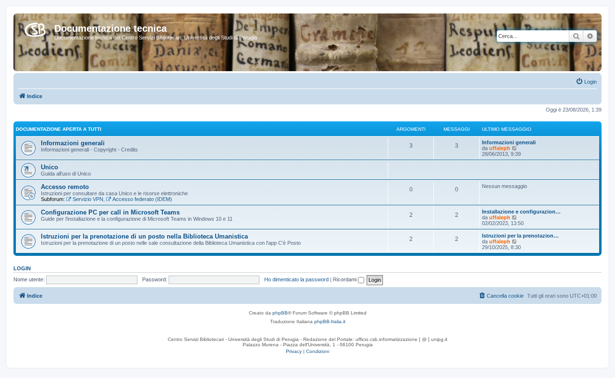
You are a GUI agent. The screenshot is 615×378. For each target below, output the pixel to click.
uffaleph (499, 148)
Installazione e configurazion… (521, 211)
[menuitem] (586, 82)
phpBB (280, 312)
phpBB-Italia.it (329, 321)
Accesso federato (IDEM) (142, 199)
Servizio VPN (88, 199)
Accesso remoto (65, 186)
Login (22, 268)
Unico (49, 167)
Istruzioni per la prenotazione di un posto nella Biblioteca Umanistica (144, 236)
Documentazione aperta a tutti (58, 129)
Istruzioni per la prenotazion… (520, 236)
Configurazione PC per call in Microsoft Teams (110, 212)
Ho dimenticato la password (296, 279)
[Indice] (35, 28)
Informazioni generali (73, 143)
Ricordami (345, 279)
